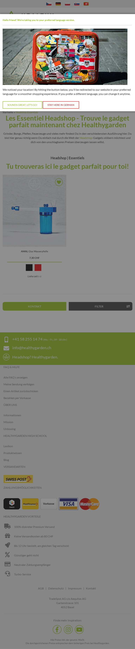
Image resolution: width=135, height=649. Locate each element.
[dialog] (67, 324)
